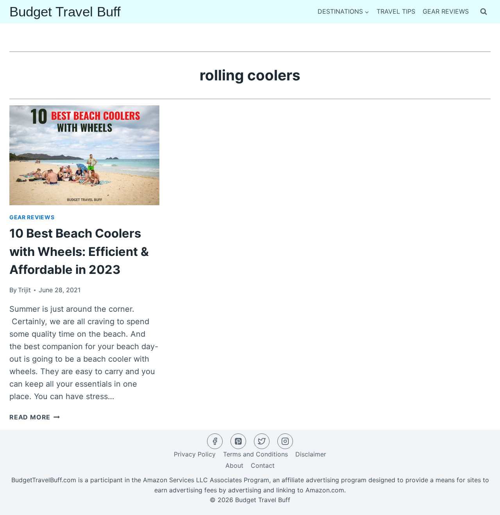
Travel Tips (396, 11)
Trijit (24, 290)
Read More (34, 417)
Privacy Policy (195, 454)
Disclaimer (310, 454)
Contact (263, 465)
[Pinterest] (238, 441)
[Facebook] (215, 441)
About (234, 465)
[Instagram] (285, 441)
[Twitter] (262, 441)
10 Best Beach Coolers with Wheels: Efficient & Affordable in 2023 (79, 251)
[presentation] (84, 155)
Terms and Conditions (255, 454)
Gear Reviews (446, 11)
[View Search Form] (484, 12)
